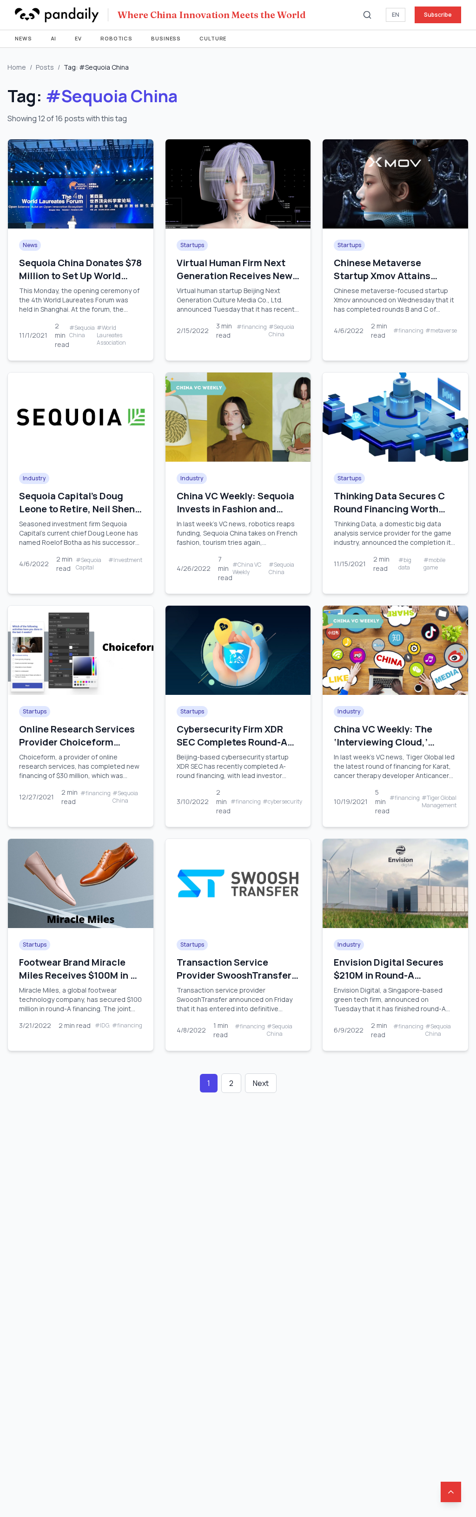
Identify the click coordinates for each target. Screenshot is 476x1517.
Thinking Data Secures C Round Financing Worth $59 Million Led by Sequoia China (393, 515)
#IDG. (102, 1025)
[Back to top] (451, 1492)
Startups (192, 245)
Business (166, 38)
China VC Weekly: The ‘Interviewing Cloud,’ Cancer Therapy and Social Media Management (395, 748)
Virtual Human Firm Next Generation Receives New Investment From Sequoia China (234, 282)
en (395, 15)
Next (261, 1083)
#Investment (125, 560)
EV (78, 38)
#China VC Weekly (246, 568)
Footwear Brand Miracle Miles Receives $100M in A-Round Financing (79, 975)
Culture (212, 38)
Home (16, 67)
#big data (404, 563)
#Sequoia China (82, 331)
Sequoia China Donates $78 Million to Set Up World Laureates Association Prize (80, 282)
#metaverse (441, 330)
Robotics (116, 38)
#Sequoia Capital (88, 563)
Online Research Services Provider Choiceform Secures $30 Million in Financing (77, 748)
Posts (45, 67)
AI (54, 38)
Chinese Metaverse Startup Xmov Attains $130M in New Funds (382, 275)
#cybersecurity (282, 801)
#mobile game (434, 563)
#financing (252, 327)
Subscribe (438, 15)
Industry (34, 478)
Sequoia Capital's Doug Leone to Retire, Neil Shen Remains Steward (77, 509)
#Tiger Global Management (439, 801)
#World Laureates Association (111, 335)
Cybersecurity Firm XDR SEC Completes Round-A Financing (232, 742)
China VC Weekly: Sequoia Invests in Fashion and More (235, 509)
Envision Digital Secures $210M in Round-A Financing (388, 975)
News (23, 38)
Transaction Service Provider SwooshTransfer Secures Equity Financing (234, 975)
